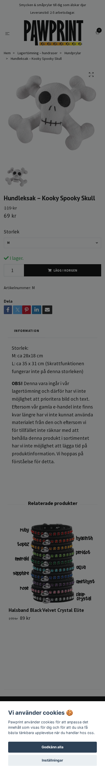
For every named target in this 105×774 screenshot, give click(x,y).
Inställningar (52, 760)
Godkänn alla (52, 747)
